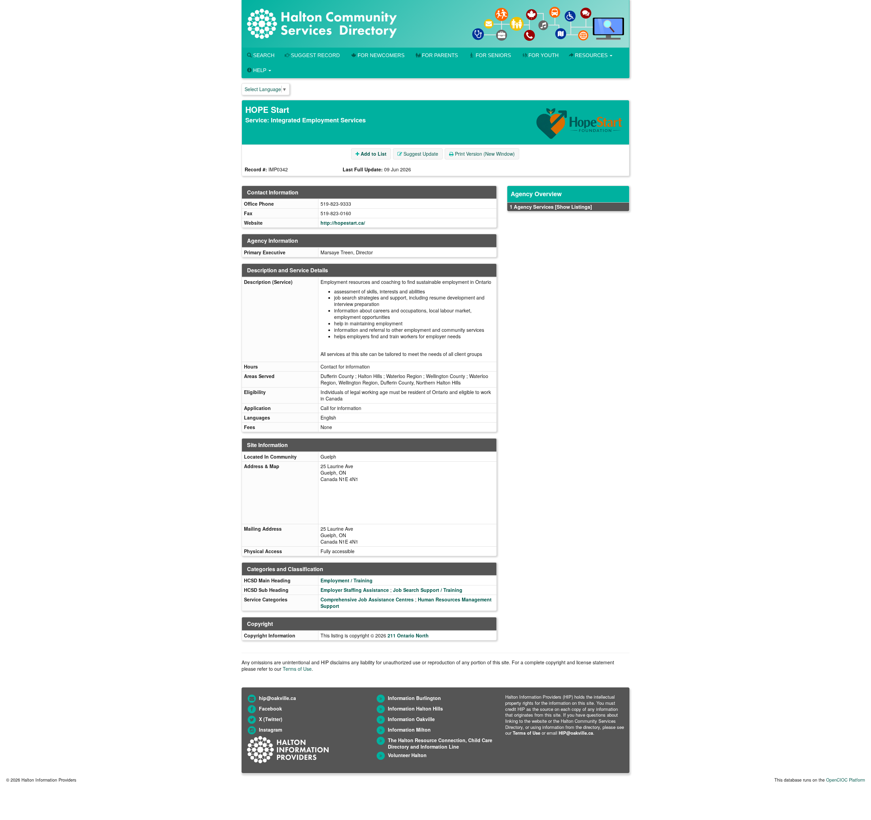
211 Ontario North (408, 635)
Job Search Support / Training (427, 589)
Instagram (270, 729)
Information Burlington (414, 698)
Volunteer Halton (407, 755)
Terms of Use (297, 668)
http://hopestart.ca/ (343, 222)
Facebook (270, 708)
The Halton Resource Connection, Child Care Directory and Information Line (440, 743)
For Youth (543, 55)
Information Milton (409, 729)
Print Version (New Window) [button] (484, 153)
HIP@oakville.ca (576, 733)
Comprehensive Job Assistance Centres (367, 599)
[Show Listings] (573, 206)
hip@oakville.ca (277, 698)
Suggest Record (315, 55)
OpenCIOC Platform (845, 780)
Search (263, 55)
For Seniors (493, 55)
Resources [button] (591, 55)
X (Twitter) (270, 719)
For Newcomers (381, 55)
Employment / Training (347, 580)
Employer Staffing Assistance (355, 589)
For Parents (440, 55)
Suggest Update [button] (420, 153)
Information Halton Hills (415, 708)
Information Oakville (411, 719)
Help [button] (260, 70)
